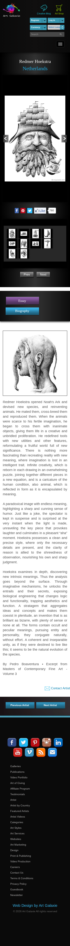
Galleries (15, 766)
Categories (16, 822)
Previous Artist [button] (19, 705)
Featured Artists (19, 811)
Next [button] (43, 274)
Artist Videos (17, 816)
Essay (22, 301)
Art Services (17, 833)
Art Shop (59, 13)
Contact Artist (60, 688)
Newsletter (16, 895)
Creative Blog (44, 13)
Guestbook (16, 889)
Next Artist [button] (50, 705)
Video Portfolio (18, 777)
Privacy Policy (18, 883)
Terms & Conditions (21, 878)
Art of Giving (17, 783)
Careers (15, 867)
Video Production (20, 861)
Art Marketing (18, 844)
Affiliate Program (20, 788)
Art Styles (15, 827)
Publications (17, 771)
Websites (15, 839)
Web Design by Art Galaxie (35, 905)
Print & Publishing (20, 855)
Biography (22, 311)
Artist (13, 799)
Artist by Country (20, 805)
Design (14, 850)
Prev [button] (27, 274)
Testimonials (17, 794)
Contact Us (16, 872)
